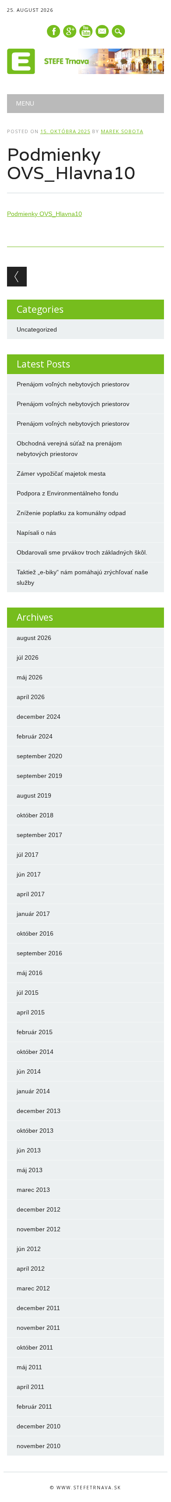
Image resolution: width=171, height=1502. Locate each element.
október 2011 (35, 1347)
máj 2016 (30, 972)
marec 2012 (33, 1288)
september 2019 (39, 775)
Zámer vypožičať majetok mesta (61, 473)
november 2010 (39, 1445)
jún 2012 (29, 1248)
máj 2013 (30, 1169)
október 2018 (35, 815)
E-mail (102, 32)
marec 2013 (33, 1189)
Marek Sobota (122, 131)
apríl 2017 (31, 894)
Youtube (86, 31)
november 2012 (39, 1229)
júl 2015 (28, 992)
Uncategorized (37, 329)
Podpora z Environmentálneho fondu (67, 493)
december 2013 (39, 1110)
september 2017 (39, 834)
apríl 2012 (31, 1268)
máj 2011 (29, 1367)
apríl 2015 (31, 1012)
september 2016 (39, 953)
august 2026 (34, 637)
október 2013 (35, 1130)
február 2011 (34, 1406)
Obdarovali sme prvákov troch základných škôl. (82, 552)
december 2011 (38, 1307)
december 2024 (39, 716)
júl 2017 (28, 854)
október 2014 (35, 1051)
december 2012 (39, 1209)
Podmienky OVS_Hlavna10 (44, 213)
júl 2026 (28, 657)
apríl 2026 (31, 696)
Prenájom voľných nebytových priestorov (73, 384)
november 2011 (38, 1327)
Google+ (69, 31)
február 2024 (35, 736)
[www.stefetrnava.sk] (85, 71)
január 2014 (33, 1091)
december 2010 (39, 1426)
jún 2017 (29, 874)
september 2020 (39, 756)
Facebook (53, 31)
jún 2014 (29, 1071)
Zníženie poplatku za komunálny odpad (71, 512)
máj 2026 (30, 677)
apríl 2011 (30, 1386)
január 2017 (33, 913)
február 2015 (35, 1031)
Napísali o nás (36, 532)
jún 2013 (29, 1150)
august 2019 (34, 795)
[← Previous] (17, 276)
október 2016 (35, 933)
